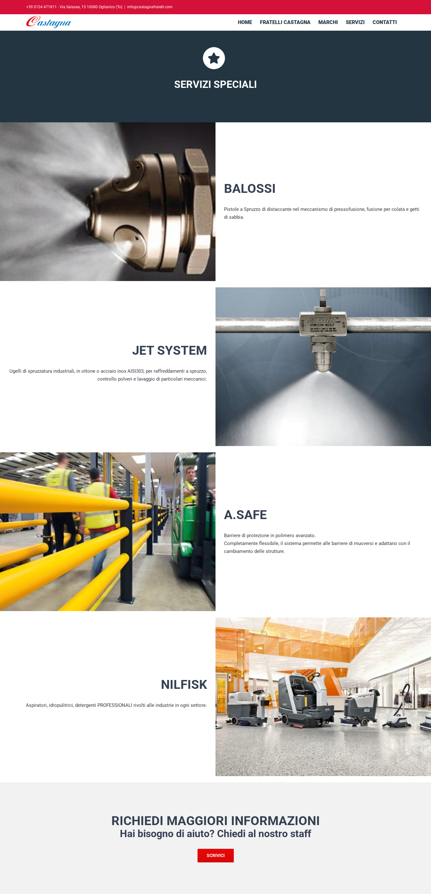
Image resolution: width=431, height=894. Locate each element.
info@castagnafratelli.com (150, 7)
